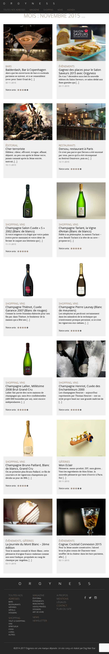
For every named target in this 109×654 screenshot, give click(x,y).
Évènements (38, 601)
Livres (11, 632)
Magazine (34, 9)
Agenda (71, 9)
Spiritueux (13, 626)
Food (11, 629)
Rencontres (38, 603)
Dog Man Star (89, 648)
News (60, 9)
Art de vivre (38, 612)
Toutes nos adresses (16, 597)
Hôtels (12, 610)
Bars (11, 601)
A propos (62, 595)
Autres (12, 634)
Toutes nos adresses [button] (14, 9)
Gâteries (12, 607)
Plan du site (64, 609)
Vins (10, 623)
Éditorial (37, 598)
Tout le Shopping (17, 621)
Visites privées (39, 606)
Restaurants (14, 604)
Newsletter (40, 620)
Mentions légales (62, 600)
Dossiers (13, 612)
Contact (62, 605)
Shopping (48, 9)
